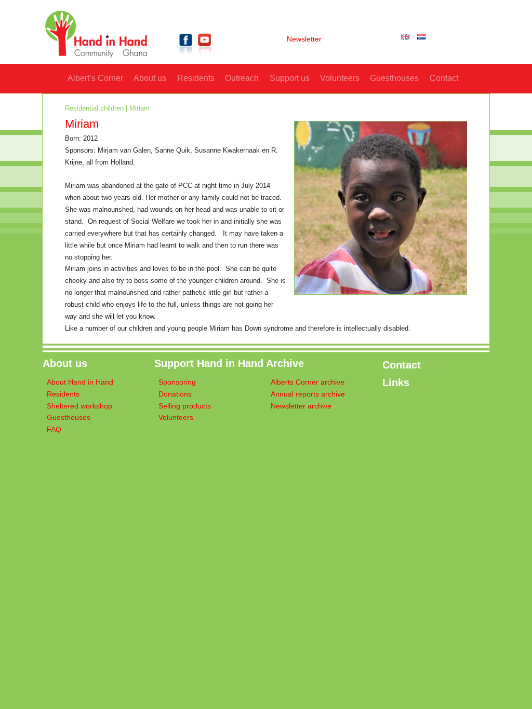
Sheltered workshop (79, 406)
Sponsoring (177, 382)
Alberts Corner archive (307, 382)
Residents (196, 78)
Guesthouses (394, 78)
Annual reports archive (308, 394)
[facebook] (186, 57)
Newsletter (304, 39)
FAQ (54, 429)
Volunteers (340, 78)
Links (395, 382)
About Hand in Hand (80, 382)
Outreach (242, 78)
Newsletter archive (301, 406)
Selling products (184, 406)
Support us (290, 78)
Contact (444, 78)
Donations (175, 394)
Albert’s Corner (95, 78)
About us (150, 78)
